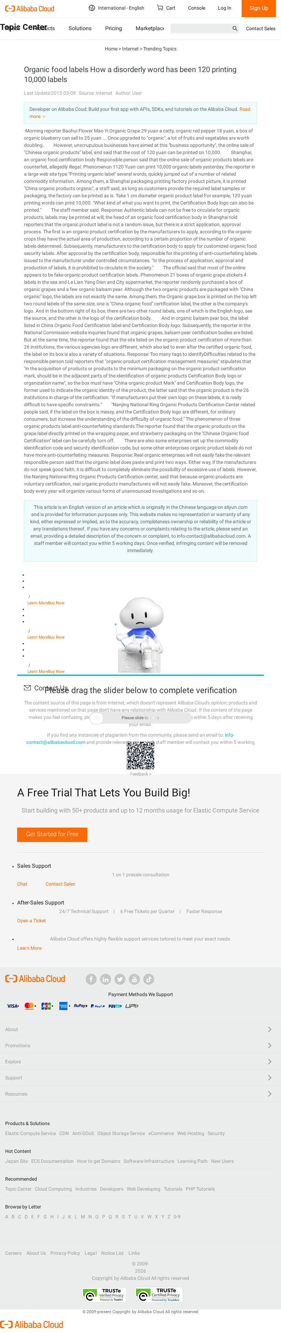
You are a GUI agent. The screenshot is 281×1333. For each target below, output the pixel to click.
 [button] (96, 718)
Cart (170, 8)
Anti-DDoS (83, 1133)
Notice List (112, 1253)
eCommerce (161, 1133)
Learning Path (193, 1161)
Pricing (113, 28)
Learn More (29, 948)
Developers (111, 1189)
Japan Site (16, 1161)
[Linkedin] (105, 979)
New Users (222, 1161)
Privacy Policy (65, 1253)
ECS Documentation (52, 1161)
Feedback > (140, 774)
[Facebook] (91, 979)
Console (196, 8)
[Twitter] (119, 979)
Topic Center (18, 1189)
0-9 (177, 1216)
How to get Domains (98, 1161)
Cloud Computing (53, 1189)
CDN (64, 1133)
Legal (90, 1253)
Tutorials (173, 1189)
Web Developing (143, 1189)
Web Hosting (190, 1133)
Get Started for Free (52, 834)
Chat (22, 884)
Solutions (80, 28)
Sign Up (258, 8)
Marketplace (151, 28)
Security (216, 1133)
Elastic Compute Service (30, 1133)
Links (134, 1253)
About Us (36, 1253)
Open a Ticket (31, 920)
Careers (13, 1253)
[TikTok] (148, 979)
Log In (224, 8)
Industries (86, 1189)
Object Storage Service (121, 1133)
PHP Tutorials (200, 1189)
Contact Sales (261, 28)
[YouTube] (134, 979)
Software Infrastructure (149, 1161)
